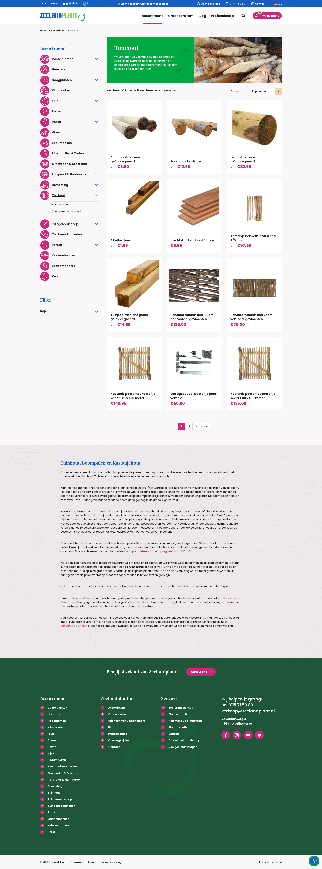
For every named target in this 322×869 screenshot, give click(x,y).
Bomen (52, 740)
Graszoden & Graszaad (64, 773)
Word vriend (198, 672)
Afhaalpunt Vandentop (184, 740)
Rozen (52, 747)
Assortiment (152, 15)
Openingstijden (210, 4)
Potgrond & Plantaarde (64, 780)
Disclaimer (77, 862)
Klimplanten (56, 727)
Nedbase (277, 862)
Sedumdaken (57, 760)
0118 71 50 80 (237, 4)
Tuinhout (54, 793)
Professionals (222, 15)
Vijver (52, 753)
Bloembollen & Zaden (62, 766)
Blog (202, 15)
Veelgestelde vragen (183, 747)
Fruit (51, 734)
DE (280, 4)
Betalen (174, 734)
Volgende (202, 426)
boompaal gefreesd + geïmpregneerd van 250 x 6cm (159, 551)
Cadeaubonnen (58, 819)
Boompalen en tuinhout (67, 211)
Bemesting (55, 786)
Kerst (51, 832)
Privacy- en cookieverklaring (104, 862)
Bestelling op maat (181, 708)
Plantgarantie (178, 727)
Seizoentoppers (59, 825)
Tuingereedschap (60, 799)
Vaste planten (57, 708)
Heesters (54, 714)
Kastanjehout (60, 204)
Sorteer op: (237, 91)
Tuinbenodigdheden (61, 806)
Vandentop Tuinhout (73, 626)
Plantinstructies (179, 714)
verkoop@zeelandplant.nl (248, 711)
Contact (260, 4)
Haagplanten (57, 721)
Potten (52, 812)
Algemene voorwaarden (185, 721)
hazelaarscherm (229, 598)
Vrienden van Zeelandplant (126, 721)
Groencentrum (181, 15)
